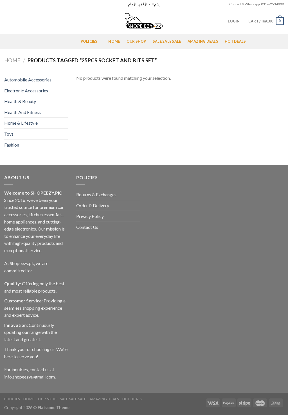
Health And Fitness (22, 112)
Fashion (11, 144)
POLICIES (89, 41)
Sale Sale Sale (167, 41)
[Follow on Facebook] (7, 4)
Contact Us (87, 227)
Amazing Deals (203, 41)
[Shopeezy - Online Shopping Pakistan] (144, 21)
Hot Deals (235, 41)
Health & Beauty (20, 101)
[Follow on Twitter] (17, 4)
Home (114, 41)
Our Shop (136, 41)
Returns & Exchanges (96, 194)
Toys (9, 133)
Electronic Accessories (26, 90)
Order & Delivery (92, 205)
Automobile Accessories (27, 79)
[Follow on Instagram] (12, 4)
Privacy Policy (90, 216)
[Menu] (11, 41)
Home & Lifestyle (21, 123)
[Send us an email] (23, 4)
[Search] (6, 21)
